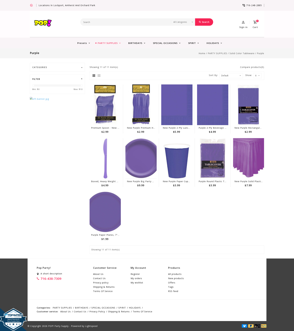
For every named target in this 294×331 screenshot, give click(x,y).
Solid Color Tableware (242, 53)
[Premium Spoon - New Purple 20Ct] (105, 104)
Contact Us (99, 278)
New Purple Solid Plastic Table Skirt (254, 181)
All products (175, 274)
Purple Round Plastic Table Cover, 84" (220, 181)
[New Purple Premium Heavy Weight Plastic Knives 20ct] (141, 104)
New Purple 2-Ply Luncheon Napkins (183, 127)
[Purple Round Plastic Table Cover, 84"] (212, 158)
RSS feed (173, 291)
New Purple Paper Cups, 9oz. (179, 181)
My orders (136, 278)
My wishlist (137, 282)
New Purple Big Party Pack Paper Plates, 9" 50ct (155, 181)
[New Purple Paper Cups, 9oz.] (176, 158)
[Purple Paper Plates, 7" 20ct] (105, 212)
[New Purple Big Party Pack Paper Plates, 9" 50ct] (141, 158)
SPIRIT (192, 43)
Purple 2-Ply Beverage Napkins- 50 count (222, 127)
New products (176, 278)
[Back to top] (285, 322)
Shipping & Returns (104, 286)
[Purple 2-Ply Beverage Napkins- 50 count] (212, 104)
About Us (98, 274)
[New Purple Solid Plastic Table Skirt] (248, 158)
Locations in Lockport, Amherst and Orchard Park (67, 5)
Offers (171, 282)
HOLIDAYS (213, 43)
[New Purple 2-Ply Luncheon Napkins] (176, 104)
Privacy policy (101, 282)
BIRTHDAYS (135, 43)
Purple (260, 53)
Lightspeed (91, 326)
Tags (171, 286)
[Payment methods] (263, 325)
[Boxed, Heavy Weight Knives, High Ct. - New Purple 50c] (105, 158)
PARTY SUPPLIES (108, 43)
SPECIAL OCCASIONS (165, 43)
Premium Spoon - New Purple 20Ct (111, 127)
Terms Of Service (103, 291)
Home (202, 53)
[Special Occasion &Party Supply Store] (13, 310)
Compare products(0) (252, 67)
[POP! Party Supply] (43, 24)
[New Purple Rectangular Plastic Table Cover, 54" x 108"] (248, 104)
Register (135, 274)
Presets (82, 43)
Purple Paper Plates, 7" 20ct (107, 234)
